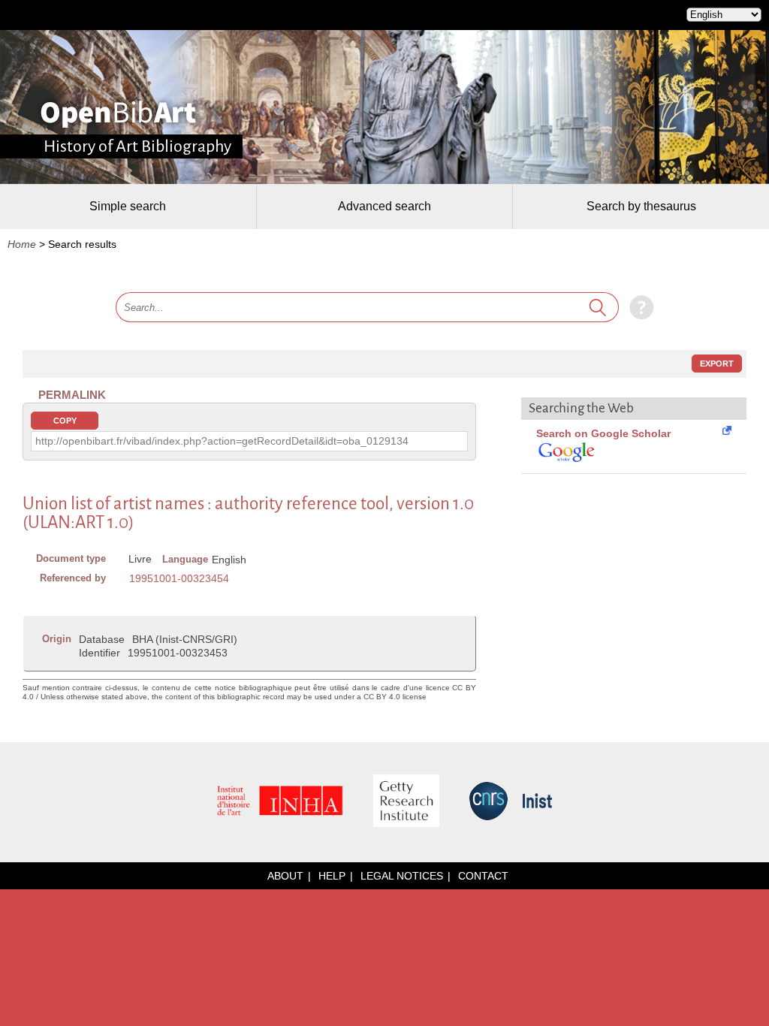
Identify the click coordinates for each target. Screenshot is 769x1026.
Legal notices (401, 876)
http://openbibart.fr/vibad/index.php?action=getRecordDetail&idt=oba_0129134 (222, 441)
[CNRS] (488, 802)
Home (22, 244)
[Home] (118, 114)
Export (717, 363)
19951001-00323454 (179, 578)
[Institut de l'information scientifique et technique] (537, 802)
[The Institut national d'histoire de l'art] (280, 802)
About (285, 876)
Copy (65, 420)
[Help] (638, 307)
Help (331, 876)
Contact (483, 876)
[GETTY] (406, 802)
